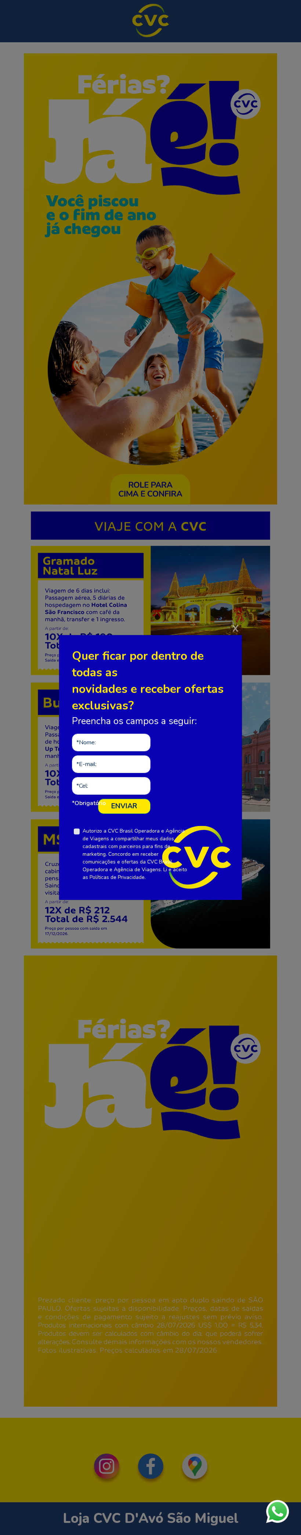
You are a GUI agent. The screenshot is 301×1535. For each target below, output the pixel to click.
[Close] (235, 643)
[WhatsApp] (277, 1511)
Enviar (124, 806)
